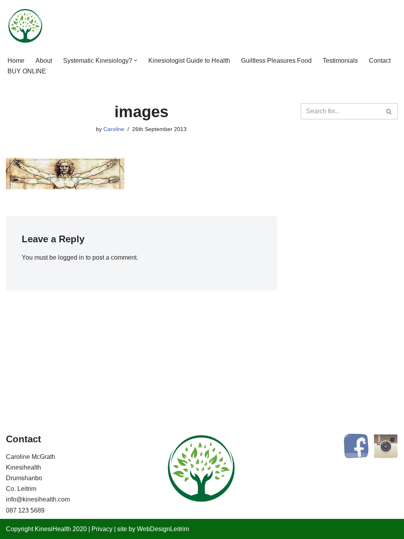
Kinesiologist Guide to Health (189, 60)
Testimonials (340, 60)
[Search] (389, 111)
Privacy (102, 529)
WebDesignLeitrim (163, 529)
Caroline (113, 129)
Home (15, 60)
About (44, 60)
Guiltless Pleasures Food (276, 60)
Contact (380, 60)
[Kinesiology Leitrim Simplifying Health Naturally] (25, 26)
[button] (135, 60)
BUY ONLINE (26, 71)
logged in (71, 257)
